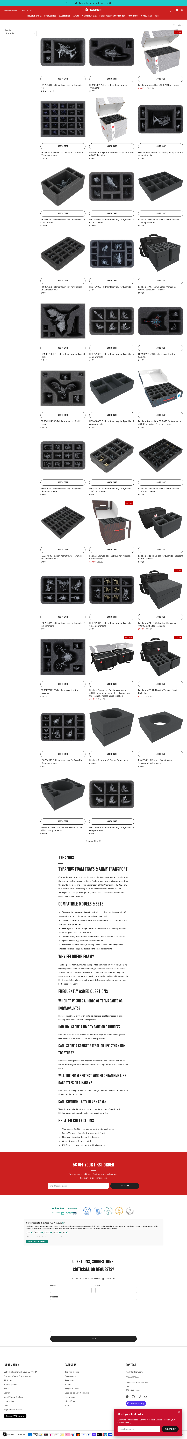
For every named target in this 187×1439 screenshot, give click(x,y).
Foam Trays (133, 15)
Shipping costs (10, 1384)
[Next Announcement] (121, 3)
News (6, 1388)
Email (97, 1285)
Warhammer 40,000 (71, 1129)
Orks (64, 1141)
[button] (5, 1434)
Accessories (64, 15)
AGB (6, 1405)
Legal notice (9, 1401)
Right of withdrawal (13, 1409)
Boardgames (50, 15)
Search (7, 1392)
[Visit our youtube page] (145, 1397)
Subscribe (170, 1429)
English (25, 10)
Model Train (147, 15)
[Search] (170, 10)
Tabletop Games (34, 15)
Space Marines (68, 1133)
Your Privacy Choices (13, 1397)
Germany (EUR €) (10, 10)
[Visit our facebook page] (127, 1397)
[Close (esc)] (179, 1412)
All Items (8, 1380)
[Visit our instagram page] (133, 1397)
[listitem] (93, 3)
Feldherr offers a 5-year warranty (18, 1376)
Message (54, 1296)
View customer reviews (37, 1241)
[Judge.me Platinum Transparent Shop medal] (108, 1211)
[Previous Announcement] (66, 3)
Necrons (66, 1137)
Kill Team (66, 1145)
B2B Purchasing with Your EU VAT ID (20, 1372)
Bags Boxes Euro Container (77, 1392)
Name (52, 1285)
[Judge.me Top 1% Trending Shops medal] (119, 1211)
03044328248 (132, 1377)
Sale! (157, 15)
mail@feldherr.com (134, 1372)
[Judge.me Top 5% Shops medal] (130, 1211)
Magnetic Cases (89, 15)
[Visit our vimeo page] (139, 1397)
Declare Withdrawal (15, 1416)
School (76, 15)
